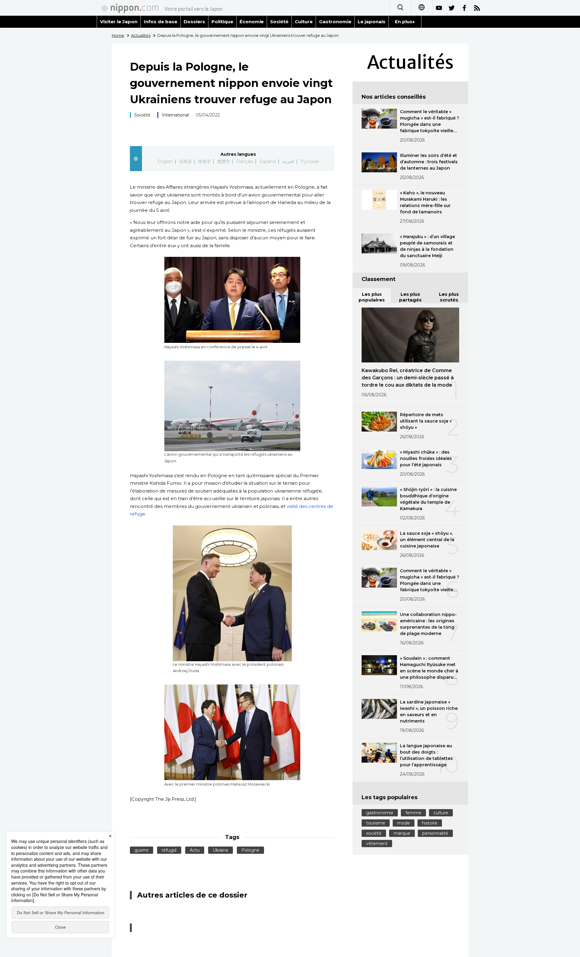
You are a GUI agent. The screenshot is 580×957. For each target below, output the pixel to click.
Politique (222, 21)
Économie (252, 21)
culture (440, 812)
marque (402, 833)
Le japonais (371, 21)
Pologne (250, 850)
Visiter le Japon (118, 21)
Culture (304, 21)
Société (279, 21)
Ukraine (220, 850)
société (374, 833)
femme (413, 812)
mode (403, 823)
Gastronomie (335, 21)
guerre (141, 850)
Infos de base (160, 21)
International (175, 115)
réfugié (169, 850)
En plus (403, 21)
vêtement (377, 843)
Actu (195, 850)
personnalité (435, 833)
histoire (429, 823)
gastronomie (379, 812)
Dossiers (194, 21)
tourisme (375, 823)
